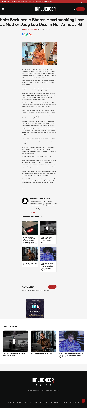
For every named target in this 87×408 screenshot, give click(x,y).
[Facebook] (22, 34)
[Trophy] (47, 385)
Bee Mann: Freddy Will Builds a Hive (30, 264)
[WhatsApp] (26, 34)
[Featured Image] (15, 341)
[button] (3, 9)
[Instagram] (36, 385)
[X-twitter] (43, 385)
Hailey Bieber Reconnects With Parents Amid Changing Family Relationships (31, 1)
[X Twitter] (24, 34)
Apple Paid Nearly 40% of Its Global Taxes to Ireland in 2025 (47, 239)
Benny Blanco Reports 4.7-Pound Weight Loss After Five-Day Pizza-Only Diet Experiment (48, 266)
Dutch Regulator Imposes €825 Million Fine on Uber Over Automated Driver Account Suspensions (30, 240)
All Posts (32, 212)
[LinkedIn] (27, 34)
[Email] (31, 34)
